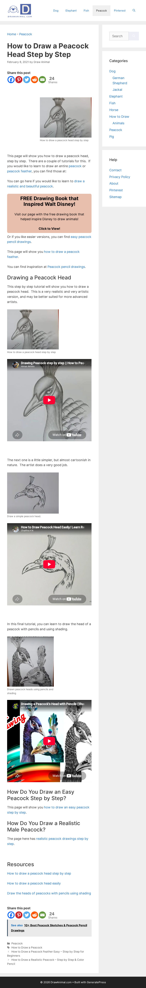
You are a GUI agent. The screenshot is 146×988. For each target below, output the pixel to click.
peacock (75, 166)
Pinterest (120, 10)
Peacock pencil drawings (66, 267)
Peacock (101, 10)
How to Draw (119, 116)
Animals (118, 123)
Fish (86, 10)
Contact (115, 170)
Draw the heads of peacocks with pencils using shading (49, 893)
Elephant (71, 10)
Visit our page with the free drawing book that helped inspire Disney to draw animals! (49, 212)
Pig (111, 136)
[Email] (42, 79)
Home (11, 34)
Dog (55, 10)
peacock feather (19, 171)
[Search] (134, 36)
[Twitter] (26, 79)
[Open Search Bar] (134, 10)
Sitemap (115, 197)
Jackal (117, 89)
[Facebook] (11, 79)
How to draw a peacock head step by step (39, 873)
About (113, 183)
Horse (113, 110)
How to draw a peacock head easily (34, 883)
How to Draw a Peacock (26, 947)
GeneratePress (96, 982)
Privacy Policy (119, 177)
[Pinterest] (18, 79)
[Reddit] (34, 79)
